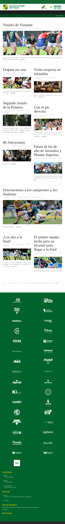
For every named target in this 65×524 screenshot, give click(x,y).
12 (36, 283)
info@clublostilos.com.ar (10, 487)
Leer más (22, 59)
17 (53, 283)
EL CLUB (28, 145)
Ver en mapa (6, 500)
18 (56, 283)
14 (43, 283)
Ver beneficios (5, 509)
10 (30, 283)
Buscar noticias (59, 15)
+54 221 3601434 (8, 482)
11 (33, 283)
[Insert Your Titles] (32, 43)
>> (3, 286)
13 (40, 283)
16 (49, 283)
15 (46, 283)
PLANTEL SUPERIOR (34, 28)
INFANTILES (37, 78)
